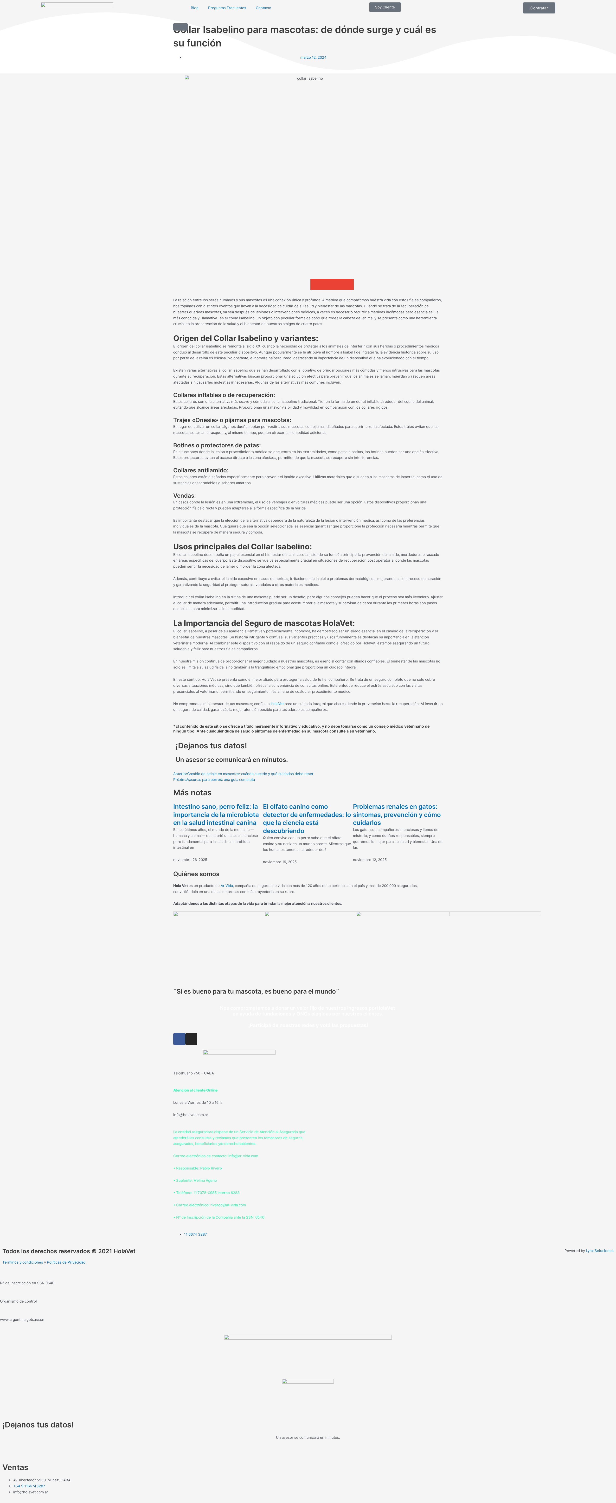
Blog (195, 8)
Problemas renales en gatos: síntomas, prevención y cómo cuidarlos (397, 815)
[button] (315, 284)
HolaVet (277, 703)
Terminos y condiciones (22, 1262)
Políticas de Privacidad (66, 1262)
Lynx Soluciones (600, 1250)
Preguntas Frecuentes (227, 8)
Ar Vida (227, 885)
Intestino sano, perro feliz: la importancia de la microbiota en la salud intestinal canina (216, 815)
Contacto (263, 8)
